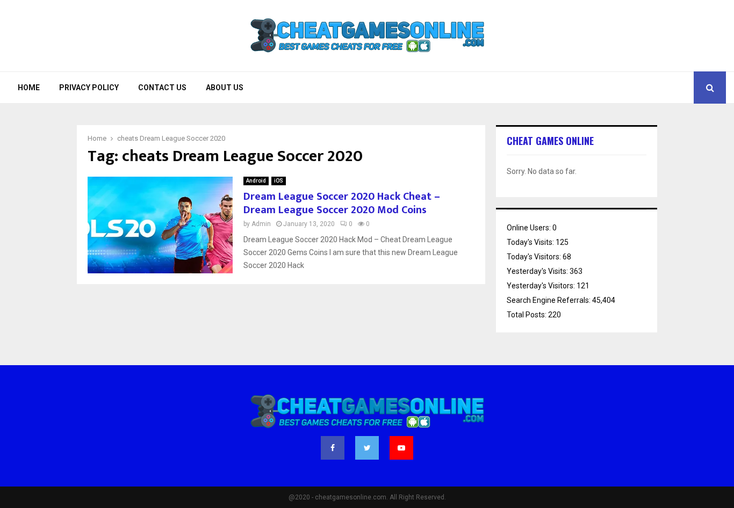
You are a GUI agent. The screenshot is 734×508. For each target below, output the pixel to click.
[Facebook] (332, 448)
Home (29, 87)
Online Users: (529, 227)
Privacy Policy (89, 87)
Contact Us (162, 87)
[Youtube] (401, 448)
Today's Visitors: (535, 256)
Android (256, 181)
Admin (261, 224)
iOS (278, 181)
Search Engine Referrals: (549, 300)
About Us (224, 87)
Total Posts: (527, 314)
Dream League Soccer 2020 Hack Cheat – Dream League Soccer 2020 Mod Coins (341, 203)
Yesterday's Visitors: (542, 285)
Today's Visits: (531, 242)
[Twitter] (367, 448)
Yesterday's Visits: (538, 271)
